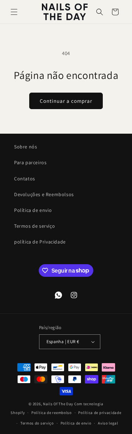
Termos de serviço (34, 226)
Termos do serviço (37, 423)
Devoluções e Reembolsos (44, 194)
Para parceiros (30, 162)
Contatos (24, 178)
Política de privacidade (99, 412)
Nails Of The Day (58, 403)
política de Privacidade (40, 242)
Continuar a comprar (66, 101)
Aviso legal (108, 423)
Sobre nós (25, 146)
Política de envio (33, 210)
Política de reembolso (51, 412)
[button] (14, 12)
